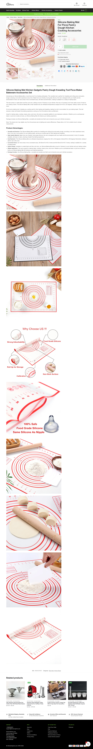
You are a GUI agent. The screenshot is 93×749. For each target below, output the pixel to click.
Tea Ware (57, 701)
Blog (28, 729)
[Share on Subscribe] (76, 71)
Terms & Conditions (32, 734)
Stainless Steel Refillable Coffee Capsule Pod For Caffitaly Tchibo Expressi (35, 704)
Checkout (84, 5)
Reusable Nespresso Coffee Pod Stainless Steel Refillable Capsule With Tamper (76, 704)
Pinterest (71, 727)
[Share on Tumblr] (73, 71)
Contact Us (29, 731)
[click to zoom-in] (30, 43)
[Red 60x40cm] (74, 40)
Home (8, 17)
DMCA (28, 733)
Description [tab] (40, 85)
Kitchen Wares (13, 17)
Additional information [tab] (50, 85)
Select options (15, 709)
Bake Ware (20, 17)
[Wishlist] (23, 683)
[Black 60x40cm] (64, 40)
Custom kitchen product (54, 736)
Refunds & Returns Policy (54, 734)
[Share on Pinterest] (67, 71)
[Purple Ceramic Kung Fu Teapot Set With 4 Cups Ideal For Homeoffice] (56, 690)
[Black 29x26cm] (60, 40)
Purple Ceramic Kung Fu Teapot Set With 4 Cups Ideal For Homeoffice (56, 703)
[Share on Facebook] (62, 71)
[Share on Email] (70, 71)
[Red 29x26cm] (69, 40)
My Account (76, 5)
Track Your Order (52, 727)
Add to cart (75, 46)
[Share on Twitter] (64, 71)
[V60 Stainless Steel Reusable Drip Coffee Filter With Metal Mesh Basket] (15, 690)
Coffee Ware (9, 701)
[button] (52, 43)
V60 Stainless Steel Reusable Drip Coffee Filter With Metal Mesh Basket (15, 703)
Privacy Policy (30, 736)
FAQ (49, 729)
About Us (29, 727)
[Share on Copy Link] (79, 71)
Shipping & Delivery (53, 733)
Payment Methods (52, 731)
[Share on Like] (59, 71)
